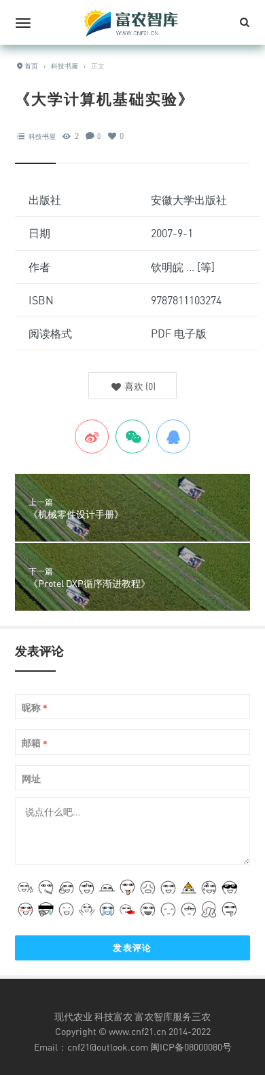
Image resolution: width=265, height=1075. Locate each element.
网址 (31, 778)
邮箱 (35, 743)
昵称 (35, 708)
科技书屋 (42, 136)
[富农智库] (132, 22)
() (139, 386)
